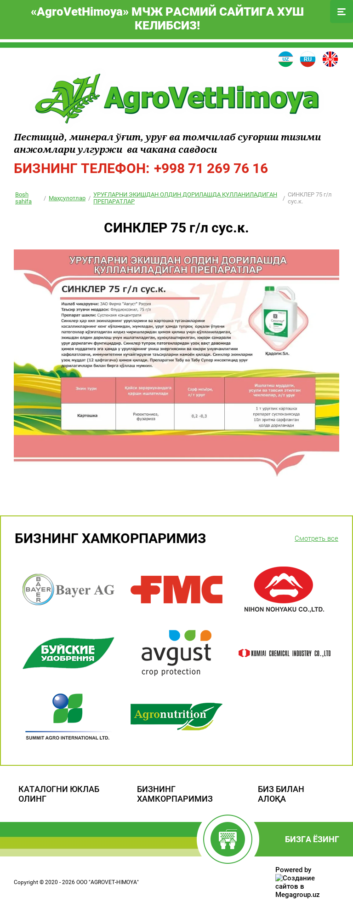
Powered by (293, 870)
